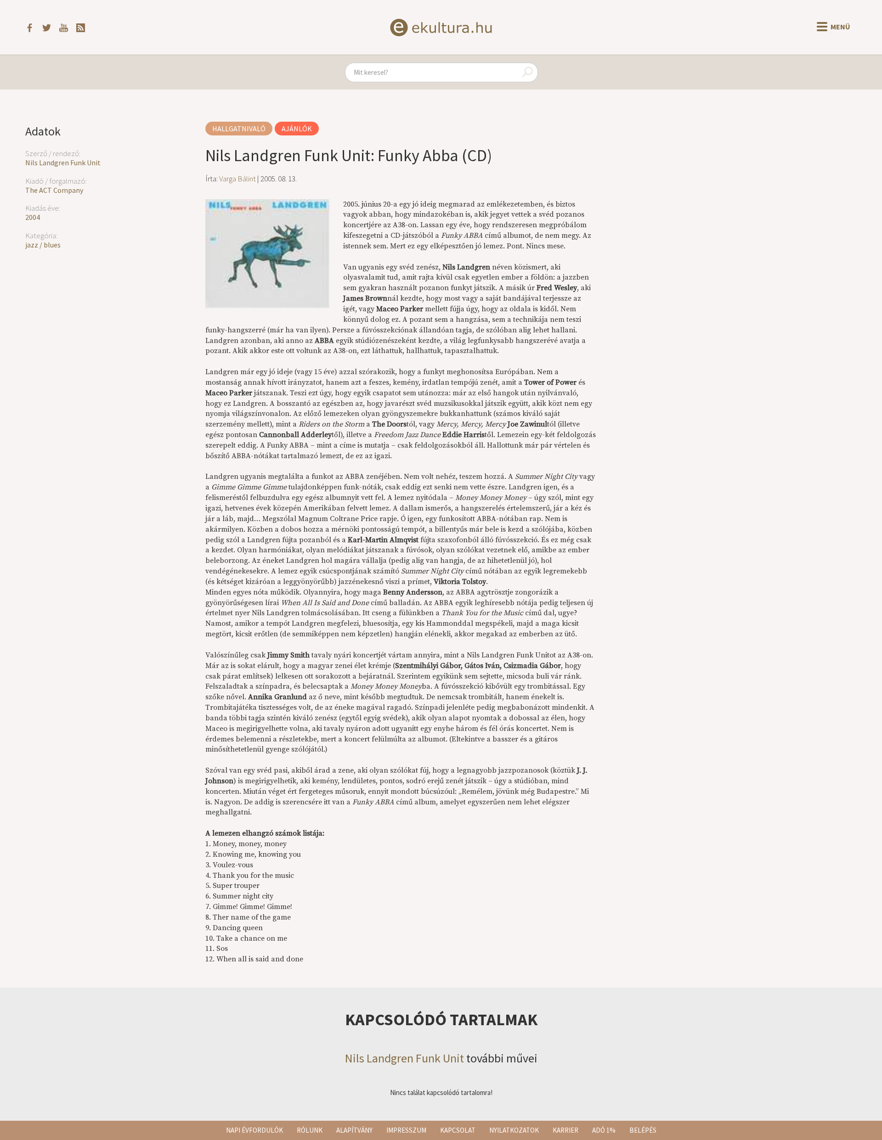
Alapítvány (354, 1130)
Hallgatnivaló (239, 128)
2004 (32, 217)
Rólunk (309, 1130)
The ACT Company (54, 190)
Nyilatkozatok (514, 1130)
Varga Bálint (237, 179)
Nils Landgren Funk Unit (63, 162)
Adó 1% (604, 1130)
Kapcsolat (457, 1130)
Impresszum (406, 1130)
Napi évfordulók (254, 1130)
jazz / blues (43, 244)
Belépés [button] (642, 1130)
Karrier (565, 1130)
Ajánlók (297, 128)
